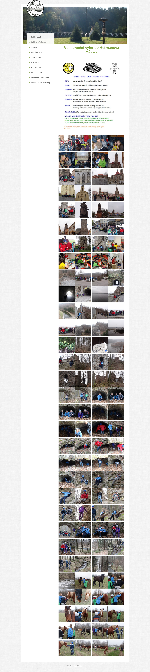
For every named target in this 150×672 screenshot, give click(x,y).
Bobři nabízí (36, 37)
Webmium (79, 666)
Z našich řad (36, 67)
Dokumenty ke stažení (40, 78)
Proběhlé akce (36, 52)
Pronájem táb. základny (40, 83)
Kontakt (34, 47)
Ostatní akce (36, 57)
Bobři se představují (39, 42)
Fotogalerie (36, 62)
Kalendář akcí (36, 72)
